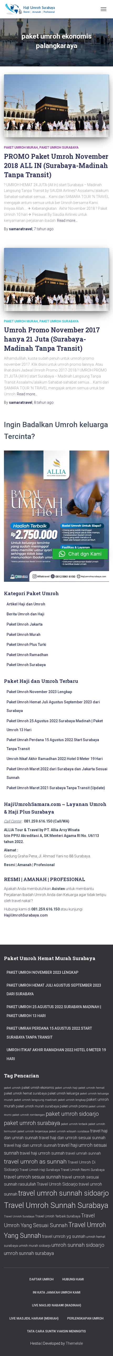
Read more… (67, 220)
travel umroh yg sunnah (63, 1236)
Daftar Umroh (41, 1279)
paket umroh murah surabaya (37, 1106)
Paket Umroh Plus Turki (26, 644)
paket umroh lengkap (72, 1100)
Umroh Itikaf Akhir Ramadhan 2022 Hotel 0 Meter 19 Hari (55, 759)
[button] (80, 554)
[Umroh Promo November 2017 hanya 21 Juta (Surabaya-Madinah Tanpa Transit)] (56, 279)
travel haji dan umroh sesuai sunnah (72, 1137)
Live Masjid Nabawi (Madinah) (56, 1305)
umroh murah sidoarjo (34, 1246)
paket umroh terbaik (74, 1124)
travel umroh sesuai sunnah (32, 1177)
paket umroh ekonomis (38, 1088)
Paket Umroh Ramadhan (27, 655)
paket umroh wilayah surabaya (69, 1131)
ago (44, 229)
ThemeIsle (74, 1343)
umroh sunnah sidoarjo (77, 1245)
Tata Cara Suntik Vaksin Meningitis (56, 1331)
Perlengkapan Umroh (85, 1318)
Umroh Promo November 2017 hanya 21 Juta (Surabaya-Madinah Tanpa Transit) (52, 339)
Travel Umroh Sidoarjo (57, 1184)
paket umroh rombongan (28, 1115)
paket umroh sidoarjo (72, 1114)
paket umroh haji (66, 1088)
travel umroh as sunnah (35, 1161)
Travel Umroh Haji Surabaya (39, 1170)
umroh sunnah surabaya (29, 1253)
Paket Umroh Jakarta (25, 624)
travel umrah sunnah (83, 1153)
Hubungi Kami (73, 1279)
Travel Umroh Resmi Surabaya (83, 1170)
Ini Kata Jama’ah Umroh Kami (56, 1292)
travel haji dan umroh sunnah (30, 1145)
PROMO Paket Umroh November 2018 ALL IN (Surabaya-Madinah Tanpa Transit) (56, 165)
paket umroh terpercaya (32, 1131)
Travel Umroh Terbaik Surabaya (57, 1216)
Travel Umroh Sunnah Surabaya (56, 1205)
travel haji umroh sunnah (42, 1153)
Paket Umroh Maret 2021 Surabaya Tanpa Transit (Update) (56, 788)
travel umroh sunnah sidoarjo (63, 1193)
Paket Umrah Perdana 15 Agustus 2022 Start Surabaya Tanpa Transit (49, 1032)
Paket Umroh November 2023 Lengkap (39, 692)
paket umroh (12, 1088)
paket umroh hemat (91, 1088)
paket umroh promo (74, 1106)
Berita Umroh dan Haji (25, 614)
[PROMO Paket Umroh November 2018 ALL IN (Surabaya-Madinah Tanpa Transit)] (56, 106)
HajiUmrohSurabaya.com (26, 915)
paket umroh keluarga (63, 1093)
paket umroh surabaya (32, 1123)
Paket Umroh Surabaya (59, 147)
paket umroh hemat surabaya (25, 1093)
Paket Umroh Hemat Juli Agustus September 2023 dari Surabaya (54, 989)
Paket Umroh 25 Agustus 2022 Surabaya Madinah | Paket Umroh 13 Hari (54, 1011)
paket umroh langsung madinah (35, 1100)
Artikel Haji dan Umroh (26, 604)
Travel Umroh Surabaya (19, 1216)
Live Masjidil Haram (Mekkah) (34, 1318)
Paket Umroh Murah (21, 147)
